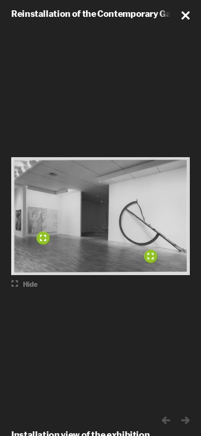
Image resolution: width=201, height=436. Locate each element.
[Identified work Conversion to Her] (43, 238)
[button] (185, 15)
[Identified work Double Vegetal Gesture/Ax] (150, 256)
